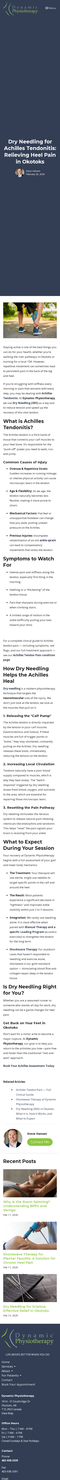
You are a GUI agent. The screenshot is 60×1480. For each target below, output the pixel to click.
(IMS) (25, 403)
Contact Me (40, 1142)
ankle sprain (48, 540)
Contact (7, 1380)
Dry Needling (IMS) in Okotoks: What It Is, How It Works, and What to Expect (35, 1113)
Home (6, 1362)
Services (7, 1366)
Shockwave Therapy (23, 949)
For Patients (10, 1375)
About (6, 1371)
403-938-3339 (10, 1460)
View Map (7, 1413)
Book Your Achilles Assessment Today (28, 1066)
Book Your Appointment (18, 1384)
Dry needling (11, 688)
